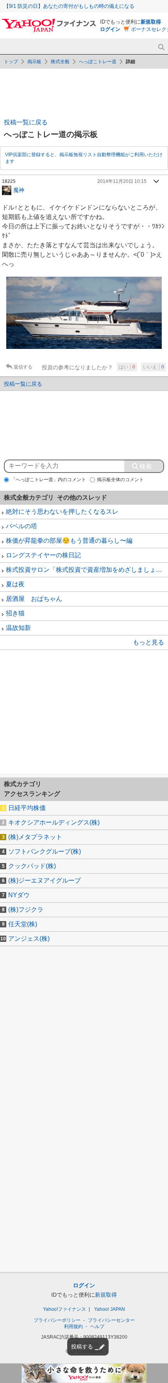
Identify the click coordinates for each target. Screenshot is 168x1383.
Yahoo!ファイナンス (64, 1309)
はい (127, 367)
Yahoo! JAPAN (109, 1309)
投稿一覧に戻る (26, 122)
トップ (11, 61)
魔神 (18, 189)
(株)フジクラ (25, 909)
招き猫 (15, 613)
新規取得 (151, 22)
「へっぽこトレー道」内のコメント (48, 479)
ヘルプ (97, 1326)
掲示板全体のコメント (120, 479)
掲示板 (34, 61)
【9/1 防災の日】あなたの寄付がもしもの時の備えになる (69, 6)
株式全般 (60, 61)
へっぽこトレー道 (97, 61)
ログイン (110, 29)
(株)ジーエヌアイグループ (44, 880)
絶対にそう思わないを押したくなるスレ (62, 511)
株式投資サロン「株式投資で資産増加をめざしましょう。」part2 (87, 569)
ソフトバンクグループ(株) (44, 851)
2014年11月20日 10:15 (122, 181)
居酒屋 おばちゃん (34, 598)
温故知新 (18, 627)
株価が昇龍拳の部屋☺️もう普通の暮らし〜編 (69, 540)
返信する (23, 367)
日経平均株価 (27, 808)
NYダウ (19, 895)
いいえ (153, 367)
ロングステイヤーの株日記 (43, 555)
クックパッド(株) (32, 866)
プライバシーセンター (111, 1320)
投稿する (82, 1346)
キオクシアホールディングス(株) (54, 822)
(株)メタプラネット (35, 837)
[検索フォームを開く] (161, 47)
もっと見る (148, 642)
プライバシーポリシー (57, 1320)
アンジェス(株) (29, 938)
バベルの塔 (21, 526)
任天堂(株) (22, 924)
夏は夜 (15, 584)
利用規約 (73, 1326)
